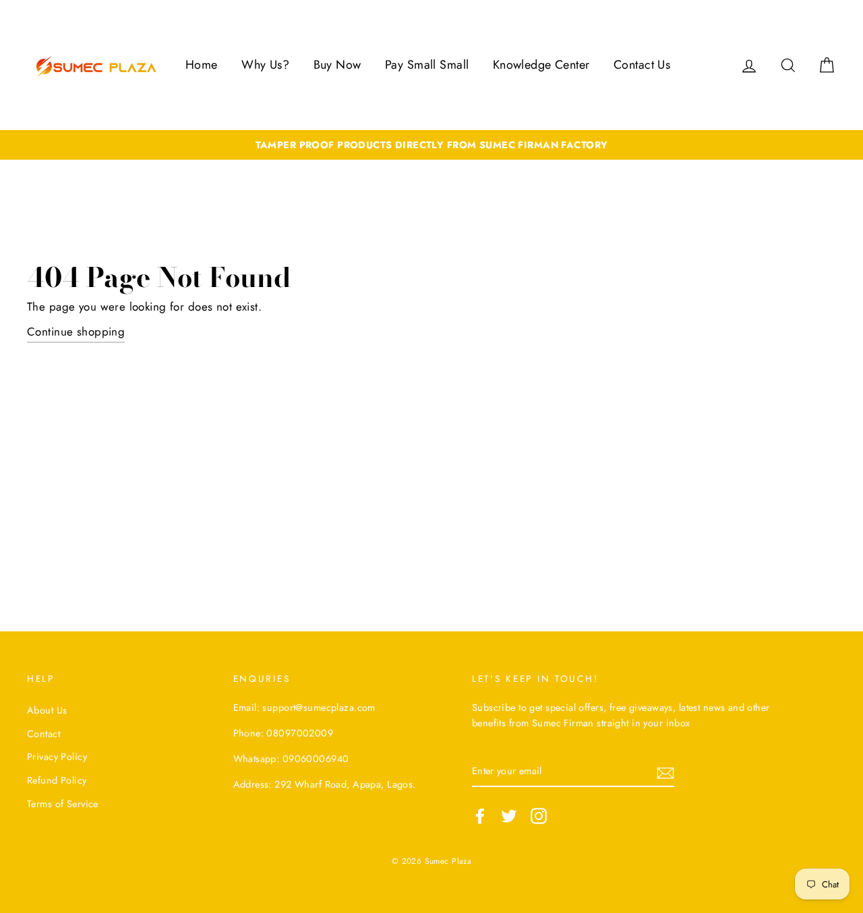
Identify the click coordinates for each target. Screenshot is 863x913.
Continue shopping (76, 331)
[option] (431, 145)
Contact (43, 734)
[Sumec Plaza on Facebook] (480, 815)
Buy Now (337, 64)
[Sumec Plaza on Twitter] (509, 815)
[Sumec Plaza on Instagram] (539, 815)
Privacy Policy (57, 756)
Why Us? (265, 64)
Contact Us (642, 64)
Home (201, 64)
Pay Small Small (427, 64)
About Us (47, 710)
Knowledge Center (541, 64)
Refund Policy (57, 780)
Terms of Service (62, 804)
